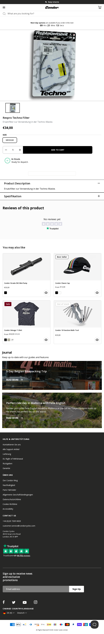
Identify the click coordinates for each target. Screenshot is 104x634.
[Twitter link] (14, 603)
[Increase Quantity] (20, 150)
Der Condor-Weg (10, 480)
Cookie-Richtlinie (10, 504)
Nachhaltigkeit (9, 485)
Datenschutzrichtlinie (12, 499)
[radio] (10, 140)
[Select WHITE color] (59, 292)
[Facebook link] (4, 603)
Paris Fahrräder (9, 490)
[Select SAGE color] (8, 339)
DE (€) (9, 613)
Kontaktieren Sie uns (12, 444)
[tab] (52, 2)
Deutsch (21, 613)
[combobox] (54, 13)
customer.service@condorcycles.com (19, 525)
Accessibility (8, 509)
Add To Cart (57, 150)
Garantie (6, 468)
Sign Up (76, 589)
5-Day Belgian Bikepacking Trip (26, 371)
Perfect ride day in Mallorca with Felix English (35, 403)
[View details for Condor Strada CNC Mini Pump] (26, 275)
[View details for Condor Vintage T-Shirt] (26, 322)
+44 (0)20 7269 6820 (12, 521)
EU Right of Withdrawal (13, 458)
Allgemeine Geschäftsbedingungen (18, 494)
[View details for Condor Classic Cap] (77, 275)
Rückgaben (7, 463)
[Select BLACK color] (5, 292)
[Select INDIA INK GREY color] (5, 339)
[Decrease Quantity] (6, 150)
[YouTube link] (25, 603)
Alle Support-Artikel (11, 449)
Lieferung (7, 454)
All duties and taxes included (53, 2)
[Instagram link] (35, 603)
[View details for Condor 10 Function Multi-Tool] (77, 322)
